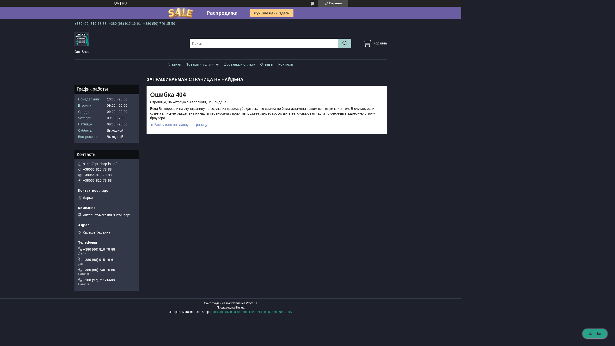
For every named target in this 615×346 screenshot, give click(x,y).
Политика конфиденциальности (271, 312)
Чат (599, 333)
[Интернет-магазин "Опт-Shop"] (129, 39)
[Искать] (344, 43)
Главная (174, 64)
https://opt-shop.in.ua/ (100, 164)
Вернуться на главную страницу (181, 125)
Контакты (286, 64)
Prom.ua (251, 303)
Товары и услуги (200, 64)
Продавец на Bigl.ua (231, 307)
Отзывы (266, 64)
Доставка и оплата (239, 64)
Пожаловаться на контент (229, 312)
